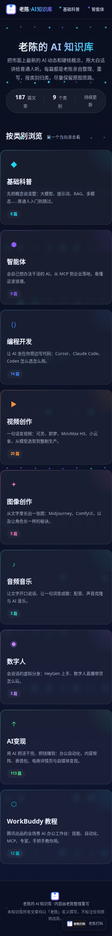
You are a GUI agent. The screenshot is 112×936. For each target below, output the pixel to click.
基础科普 (71, 9)
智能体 (98, 9)
